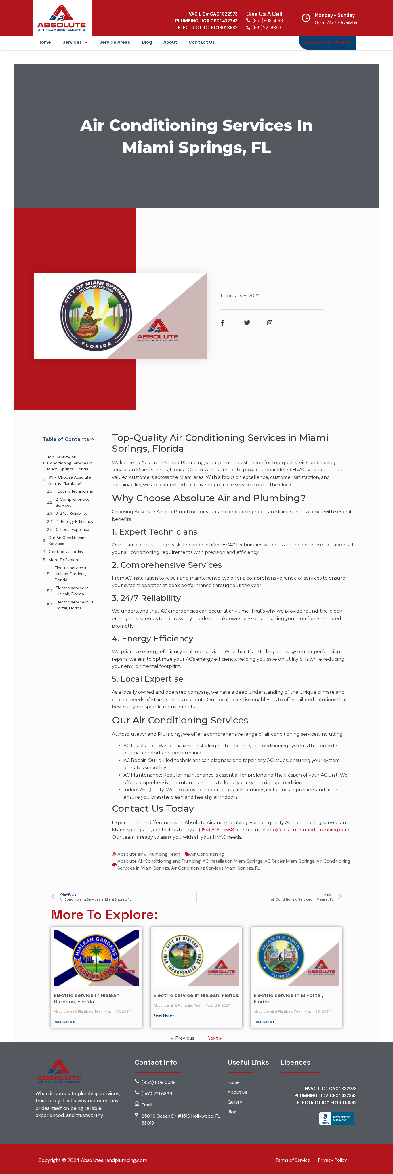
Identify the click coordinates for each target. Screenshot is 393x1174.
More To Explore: (64, 559)
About (170, 42)
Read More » (64, 1021)
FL (257, 868)
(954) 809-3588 (216, 829)
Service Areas (114, 42)
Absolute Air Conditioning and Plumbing (159, 861)
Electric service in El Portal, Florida (74, 605)
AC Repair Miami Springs (289, 861)
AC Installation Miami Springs (232, 861)
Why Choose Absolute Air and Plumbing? (69, 480)
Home (44, 42)
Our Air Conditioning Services (67, 540)
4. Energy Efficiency (75, 521)
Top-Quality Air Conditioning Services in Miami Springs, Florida (70, 463)
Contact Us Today (66, 551)
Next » (215, 1038)
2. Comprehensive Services (72, 502)
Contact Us (202, 42)
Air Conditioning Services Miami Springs (212, 868)
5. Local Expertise (72, 529)
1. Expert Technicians (73, 491)
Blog (147, 42)
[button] (92, 439)
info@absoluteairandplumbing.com (308, 829)
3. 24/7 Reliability (71, 513)
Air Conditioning (207, 854)
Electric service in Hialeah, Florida (72, 590)
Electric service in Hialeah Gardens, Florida (71, 573)
